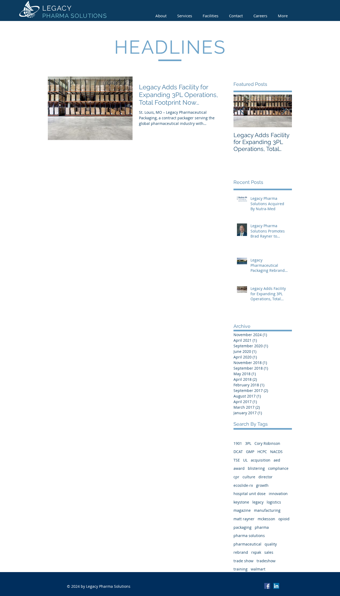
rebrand (240, 552)
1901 (237, 443)
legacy (258, 502)
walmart (258, 569)
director (265, 476)
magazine (242, 510)
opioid (284, 518)
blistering (256, 468)
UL (245, 460)
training (240, 569)
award (239, 468)
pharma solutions (249, 535)
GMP (250, 451)
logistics (274, 502)
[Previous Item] (242, 111)
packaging (242, 527)
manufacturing (267, 510)
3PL (248, 443)
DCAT (238, 451)
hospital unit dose (249, 493)
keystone (241, 502)
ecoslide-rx (243, 485)
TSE (236, 460)
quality (271, 544)
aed (277, 460)
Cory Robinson (267, 443)
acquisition (260, 460)
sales (268, 552)
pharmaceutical (247, 544)
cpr (236, 476)
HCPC (262, 451)
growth (262, 485)
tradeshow (266, 560)
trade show (243, 560)
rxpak (256, 552)
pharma (262, 527)
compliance (278, 468)
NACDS (276, 451)
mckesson (266, 518)
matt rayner (243, 518)
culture (249, 476)
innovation (278, 493)
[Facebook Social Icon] (267, 586)
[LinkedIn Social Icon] (276, 586)
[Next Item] (283, 111)
